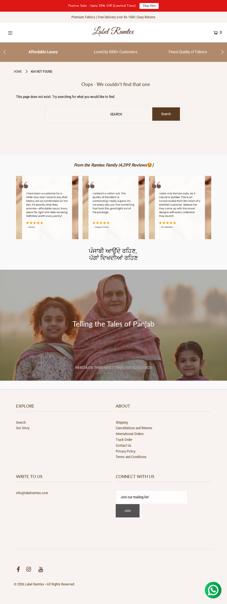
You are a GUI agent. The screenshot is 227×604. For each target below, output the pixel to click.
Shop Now (149, 5)
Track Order (124, 440)
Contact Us (123, 445)
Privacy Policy (125, 451)
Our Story (22, 428)
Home (18, 72)
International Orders (130, 434)
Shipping (122, 422)
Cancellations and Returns (134, 428)
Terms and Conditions (131, 457)
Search (21, 422)
